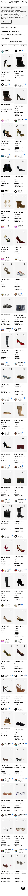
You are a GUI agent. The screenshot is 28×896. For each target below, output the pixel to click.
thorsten (7, 154)
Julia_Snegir (8, 604)
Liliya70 (20, 190)
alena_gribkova (8, 743)
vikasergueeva (8, 328)
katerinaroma (21, 257)
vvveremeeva (21, 499)
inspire (19, 50)
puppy (19, 328)
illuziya (20, 432)
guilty (6, 190)
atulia (6, 50)
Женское (4, 27)
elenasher (7, 432)
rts (5, 362)
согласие (3, 17)
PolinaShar (20, 535)
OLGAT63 (7, 119)
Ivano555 (20, 708)
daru (19, 293)
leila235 (20, 639)
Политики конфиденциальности (10, 14)
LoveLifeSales (21, 84)
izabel (19, 604)
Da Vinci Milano (8, 675)
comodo (7, 569)
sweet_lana (21, 362)
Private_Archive (21, 119)
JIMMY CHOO (5, 72)
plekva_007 (21, 154)
